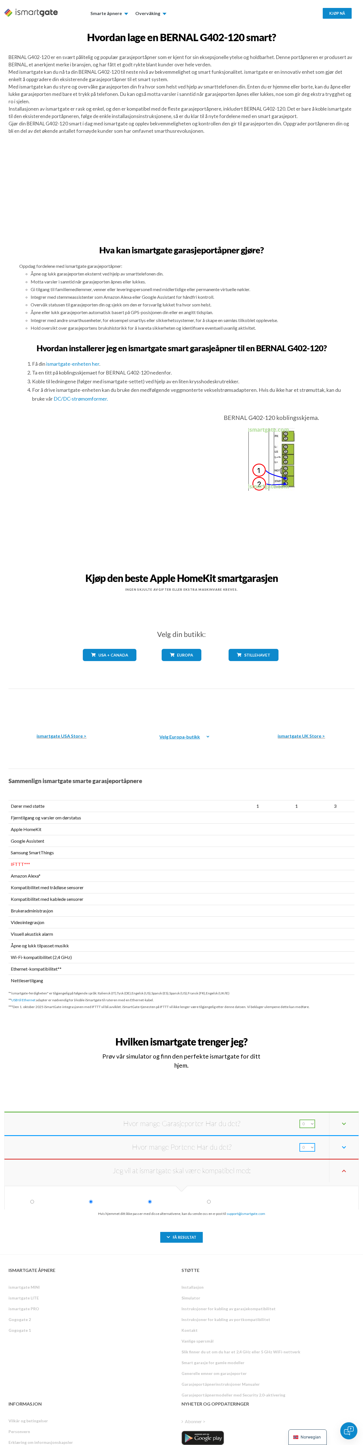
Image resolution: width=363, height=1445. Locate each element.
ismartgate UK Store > (301, 736)
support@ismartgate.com (246, 1213)
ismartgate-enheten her (72, 364)
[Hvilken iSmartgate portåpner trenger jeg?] (315, 1036)
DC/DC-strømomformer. (81, 399)
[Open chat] (348, 1430)
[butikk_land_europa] (181, 665)
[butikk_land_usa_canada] (109, 665)
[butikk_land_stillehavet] (253, 665)
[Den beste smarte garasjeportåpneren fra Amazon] (61, 707)
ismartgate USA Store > (61, 736)
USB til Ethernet (23, 1000)
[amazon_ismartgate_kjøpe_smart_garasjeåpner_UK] (301, 707)
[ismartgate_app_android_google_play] (203, 1438)
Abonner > (195, 1421)
